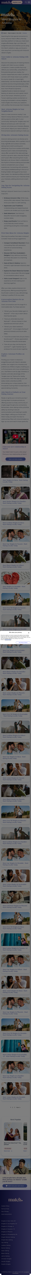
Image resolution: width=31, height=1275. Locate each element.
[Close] (29, 633)
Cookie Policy (8, 639)
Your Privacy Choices (23, 642)
